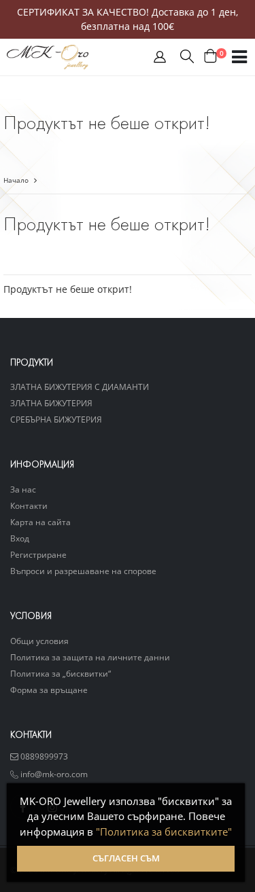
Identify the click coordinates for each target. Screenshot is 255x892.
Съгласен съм (126, 858)
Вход (19, 538)
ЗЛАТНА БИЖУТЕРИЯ (51, 402)
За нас (23, 489)
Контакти (29, 505)
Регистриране (38, 554)
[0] (210, 56)
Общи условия (39, 640)
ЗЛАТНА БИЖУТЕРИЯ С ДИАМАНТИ (79, 386)
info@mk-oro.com (53, 773)
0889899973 (43, 756)
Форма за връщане (49, 689)
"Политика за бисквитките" (164, 831)
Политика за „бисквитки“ (60, 673)
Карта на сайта (40, 521)
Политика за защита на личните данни (90, 657)
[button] (160, 60)
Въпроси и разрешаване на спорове (83, 570)
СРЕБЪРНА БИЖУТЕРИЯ (56, 419)
